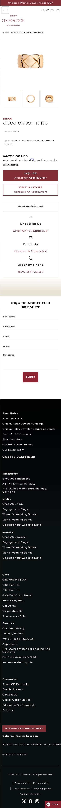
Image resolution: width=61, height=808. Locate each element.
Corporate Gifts (12, 611)
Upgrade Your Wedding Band (21, 524)
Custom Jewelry (13, 628)
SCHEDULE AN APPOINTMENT (24, 728)
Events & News (12, 689)
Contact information (30, 794)
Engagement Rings (15, 509)
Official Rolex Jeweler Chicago (22, 423)
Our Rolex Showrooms (17, 444)
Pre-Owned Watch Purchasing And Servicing (26, 650)
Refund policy (22, 783)
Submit (30, 377)
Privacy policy (40, 783)
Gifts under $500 (14, 579)
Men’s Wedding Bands (17, 519)
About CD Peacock (15, 684)
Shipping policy (42, 788)
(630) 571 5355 (14, 754)
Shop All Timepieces (16, 478)
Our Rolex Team (13, 449)
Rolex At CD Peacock (16, 434)
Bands (14, 32)
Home (5, 32)
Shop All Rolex (12, 418)
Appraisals (9, 644)
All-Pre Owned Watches (18, 484)
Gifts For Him (11, 590)
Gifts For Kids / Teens (17, 595)
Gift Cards (9, 605)
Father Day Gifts (13, 600)
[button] (43, 10)
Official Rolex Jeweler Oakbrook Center (28, 429)
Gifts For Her (10, 585)
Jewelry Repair (12, 633)
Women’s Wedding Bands (19, 514)
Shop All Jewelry (13, 537)
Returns (7, 710)
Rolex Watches (12, 439)
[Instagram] (37, 802)
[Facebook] (30, 802)
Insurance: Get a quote (17, 662)
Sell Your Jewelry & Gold (19, 657)
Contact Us (9, 694)
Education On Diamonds (18, 705)
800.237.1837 (30, 272)
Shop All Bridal (12, 504)
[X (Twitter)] (24, 802)
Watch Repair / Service (17, 639)
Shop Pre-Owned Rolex (18, 457)
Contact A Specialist (30, 251)
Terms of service (21, 788)
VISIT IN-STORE (30, 189)
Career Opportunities (16, 699)
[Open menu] (5, 10)
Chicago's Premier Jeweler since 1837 (30, 3)
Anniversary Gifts (14, 616)
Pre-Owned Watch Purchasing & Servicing (24, 490)
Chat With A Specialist (30, 231)
